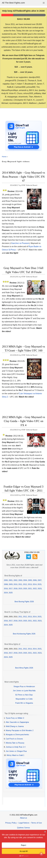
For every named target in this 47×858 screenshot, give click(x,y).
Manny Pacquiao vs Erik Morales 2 (19, 730)
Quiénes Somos (23, 828)
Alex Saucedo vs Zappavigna (17, 722)
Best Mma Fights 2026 (24, 668)
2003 (20, 580)
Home (4, 157)
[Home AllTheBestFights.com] (12, 559)
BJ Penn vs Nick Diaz (24, 695)
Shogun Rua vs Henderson (24, 686)
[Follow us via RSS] (35, 558)
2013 (30, 584)
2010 (15, 584)
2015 (39, 584)
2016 (6, 588)
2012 (25, 584)
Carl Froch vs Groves (14, 739)
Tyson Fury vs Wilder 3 (15, 718)
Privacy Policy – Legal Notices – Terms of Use (23, 823)
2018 (15, 588)
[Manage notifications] (41, 854)
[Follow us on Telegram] (29, 558)
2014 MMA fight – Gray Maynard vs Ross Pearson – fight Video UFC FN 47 (23, 176)
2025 (11, 593)
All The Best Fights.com (13, 3)
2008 (6, 584)
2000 (6, 580)
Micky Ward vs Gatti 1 (15, 755)
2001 (11, 580)
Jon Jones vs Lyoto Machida (24, 691)
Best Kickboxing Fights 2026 (24, 634)
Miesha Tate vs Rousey (15, 743)
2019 (20, 588)
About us (23, 818)
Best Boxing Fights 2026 (24, 602)
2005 (30, 580)
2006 (35, 580)
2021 (30, 588)
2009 (11, 584)
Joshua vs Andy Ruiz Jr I (16, 747)
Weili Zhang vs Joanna (15, 726)
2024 (6, 593)
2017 (11, 588)
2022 (35, 588)
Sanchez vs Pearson (20, 243)
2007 (39, 580)
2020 (25, 588)
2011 (20, 584)
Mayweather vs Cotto (24, 699)
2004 (25, 580)
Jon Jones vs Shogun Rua (16, 751)
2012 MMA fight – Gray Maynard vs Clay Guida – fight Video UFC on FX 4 (23, 421)
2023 (39, 588)
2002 (15, 580)
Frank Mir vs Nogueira (24, 703)
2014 (35, 584)
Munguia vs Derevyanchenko (17, 734)
